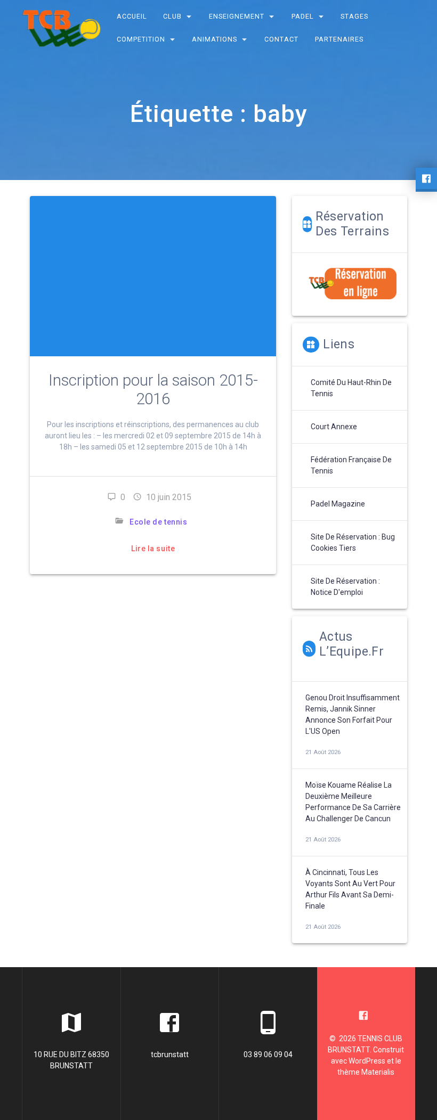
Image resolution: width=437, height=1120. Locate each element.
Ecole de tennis (158, 522)
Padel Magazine (338, 504)
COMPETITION (141, 39)
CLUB (173, 16)
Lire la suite (153, 548)
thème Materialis (365, 1072)
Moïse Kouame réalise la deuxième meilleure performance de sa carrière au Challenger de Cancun (353, 802)
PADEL (303, 16)
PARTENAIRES (339, 39)
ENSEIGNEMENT (236, 16)
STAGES (355, 16)
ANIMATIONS (215, 39)
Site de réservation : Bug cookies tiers (353, 542)
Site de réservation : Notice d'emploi (345, 586)
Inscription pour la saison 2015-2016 (153, 389)
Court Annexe (334, 426)
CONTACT (281, 39)
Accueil (132, 16)
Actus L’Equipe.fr (351, 644)
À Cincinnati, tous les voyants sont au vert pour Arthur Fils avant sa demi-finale (350, 889)
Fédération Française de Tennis (351, 465)
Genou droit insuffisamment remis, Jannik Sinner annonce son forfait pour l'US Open (352, 714)
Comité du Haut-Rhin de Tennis (351, 388)
